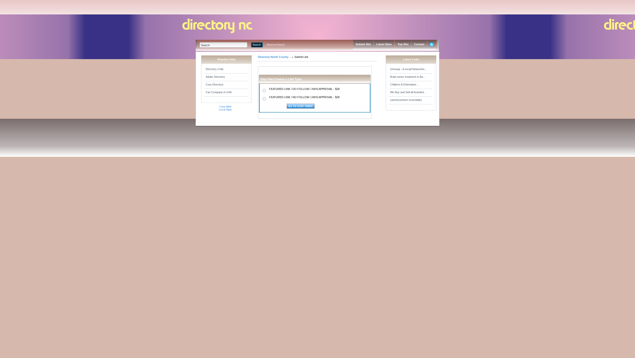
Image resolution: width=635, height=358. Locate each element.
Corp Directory (214, 84)
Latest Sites (384, 44)
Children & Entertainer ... (404, 84)
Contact (419, 44)
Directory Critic (215, 69)
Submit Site (363, 44)
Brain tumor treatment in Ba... (407, 76)
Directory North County (273, 56)
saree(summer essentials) (406, 99)
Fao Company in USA (219, 92)
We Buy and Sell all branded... (408, 92)
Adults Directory (215, 76)
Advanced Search (276, 44)
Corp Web (225, 106)
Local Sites (225, 109)
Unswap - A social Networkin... (408, 69)
